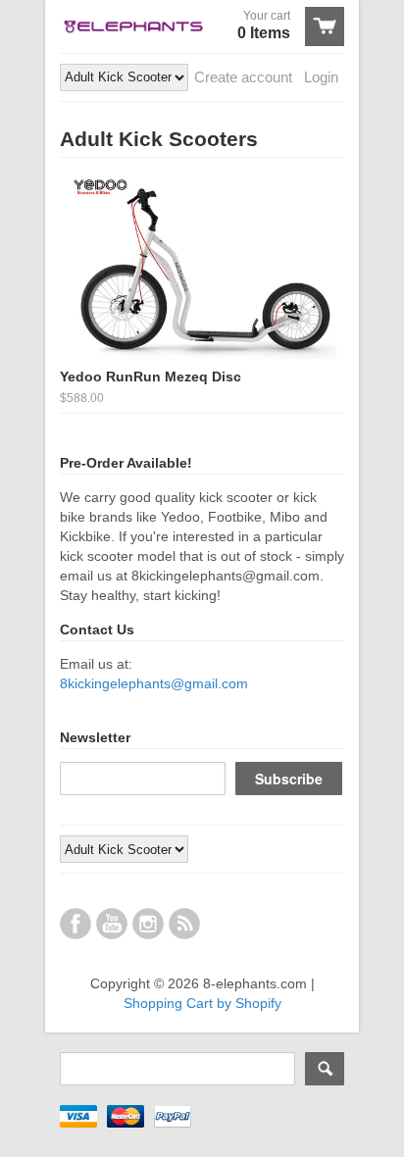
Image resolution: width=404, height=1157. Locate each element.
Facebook (75, 923)
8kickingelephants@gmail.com (154, 683)
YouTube (111, 923)
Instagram (148, 923)
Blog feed (184, 923)
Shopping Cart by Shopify (202, 1003)
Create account (243, 77)
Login (321, 77)
